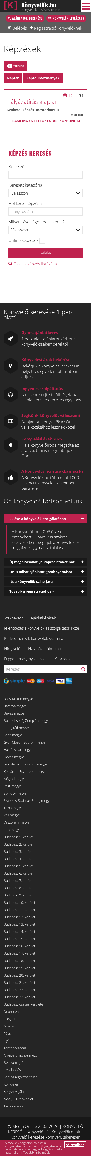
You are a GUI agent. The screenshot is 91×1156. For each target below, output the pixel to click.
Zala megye (12, 829)
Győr (7, 1040)
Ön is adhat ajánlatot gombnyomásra (40, 572)
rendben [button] (76, 1144)
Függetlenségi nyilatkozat (25, 658)
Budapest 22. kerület (19, 989)
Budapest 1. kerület (18, 837)
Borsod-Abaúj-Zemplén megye (27, 720)
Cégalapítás (12, 1069)
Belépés (19, 28)
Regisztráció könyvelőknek (58, 28)
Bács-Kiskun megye (18, 698)
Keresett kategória (25, 185)
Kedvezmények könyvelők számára (33, 638)
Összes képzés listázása (34, 264)
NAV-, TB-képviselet (18, 1099)
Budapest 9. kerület (18, 895)
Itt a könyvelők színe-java (31, 581)
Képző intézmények (42, 78)
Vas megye (12, 815)
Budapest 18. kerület (19, 960)
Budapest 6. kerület (18, 873)
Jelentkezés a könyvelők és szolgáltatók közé (41, 628)
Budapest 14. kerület (19, 931)
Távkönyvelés (13, 1106)
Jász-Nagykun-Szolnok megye (25, 764)
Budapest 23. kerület (19, 997)
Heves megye (14, 757)
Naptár (13, 78)
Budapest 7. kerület (18, 880)
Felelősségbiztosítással (21, 1077)
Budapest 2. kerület (18, 844)
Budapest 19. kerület (19, 968)
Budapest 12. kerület (19, 917)
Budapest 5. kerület (18, 866)
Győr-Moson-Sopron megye (24, 742)
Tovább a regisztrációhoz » (31, 591)
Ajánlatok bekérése (27, 18)
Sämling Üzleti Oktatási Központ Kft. (48, 120)
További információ (37, 1152)
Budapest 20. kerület (19, 975)
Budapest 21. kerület (19, 982)
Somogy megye (15, 793)
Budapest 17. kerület (19, 953)
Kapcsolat (62, 658)
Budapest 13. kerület (19, 924)
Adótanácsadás (15, 1048)
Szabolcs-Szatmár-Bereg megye (27, 800)
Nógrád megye (14, 778)
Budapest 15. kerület (19, 938)
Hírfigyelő (12, 648)
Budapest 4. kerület (18, 858)
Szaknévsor (13, 618)
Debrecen (11, 1011)
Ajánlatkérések (43, 618)
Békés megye (14, 713)
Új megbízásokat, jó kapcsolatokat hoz (42, 562)
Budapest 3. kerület (18, 851)
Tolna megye (13, 808)
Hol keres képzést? (25, 203)
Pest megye (12, 786)
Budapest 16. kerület (19, 946)
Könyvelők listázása (68, 18)
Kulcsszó (16, 166)
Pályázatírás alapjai (31, 102)
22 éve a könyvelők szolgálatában (37, 518)
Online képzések (23, 240)
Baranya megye (15, 706)
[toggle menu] (86, 6)
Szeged (9, 1019)
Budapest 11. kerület (19, 909)
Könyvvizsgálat (14, 1091)
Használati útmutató (45, 648)
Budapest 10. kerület (19, 902)
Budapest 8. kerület (18, 888)
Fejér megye (13, 735)
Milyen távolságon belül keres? (36, 222)
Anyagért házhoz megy (20, 1055)
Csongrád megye (16, 727)
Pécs (7, 1033)
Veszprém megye (17, 822)
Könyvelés (11, 1084)
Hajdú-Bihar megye (18, 749)
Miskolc (9, 1026)
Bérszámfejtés (14, 1062)
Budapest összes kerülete (23, 1004)
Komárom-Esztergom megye (25, 771)
